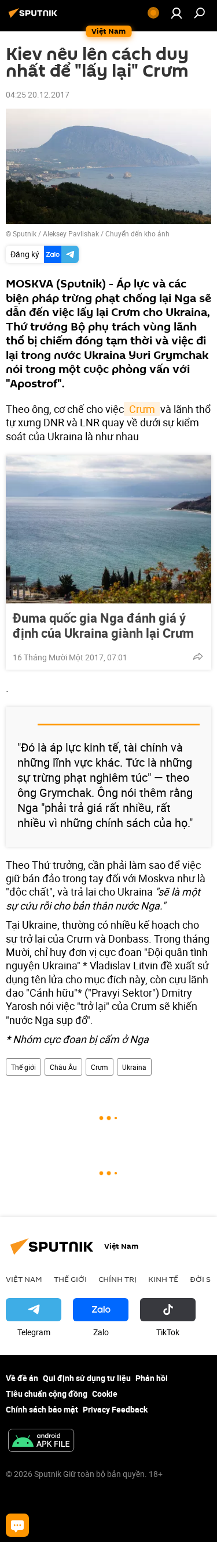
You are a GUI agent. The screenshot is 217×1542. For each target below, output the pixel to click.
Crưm (142, 409)
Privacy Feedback (115, 1409)
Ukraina (134, 1067)
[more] (197, 656)
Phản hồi (151, 1377)
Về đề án (22, 1377)
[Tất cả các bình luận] (17, 1525)
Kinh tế (163, 1279)
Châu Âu (63, 1067)
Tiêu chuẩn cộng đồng (46, 1393)
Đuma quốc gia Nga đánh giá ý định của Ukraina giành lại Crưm (103, 625)
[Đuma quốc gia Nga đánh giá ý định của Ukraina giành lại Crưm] (108, 529)
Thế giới (23, 1067)
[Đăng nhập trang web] (176, 12)
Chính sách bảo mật (42, 1409)
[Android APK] (41, 1441)
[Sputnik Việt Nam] (35, 17)
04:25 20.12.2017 (37, 94)
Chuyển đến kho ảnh (137, 233)
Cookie (104, 1393)
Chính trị (117, 1279)
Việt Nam (24, 1279)
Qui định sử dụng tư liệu (87, 1377)
